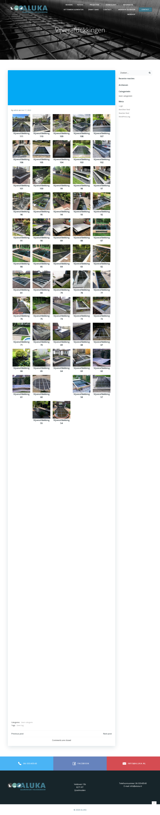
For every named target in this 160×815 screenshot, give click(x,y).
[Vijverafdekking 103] (81, 149)
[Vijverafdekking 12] (101, 618)
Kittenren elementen (73, 9)
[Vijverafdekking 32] (101, 514)
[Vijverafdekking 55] (41, 410)
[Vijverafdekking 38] (81, 488)
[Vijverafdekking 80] (41, 279)
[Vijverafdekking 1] (21, 696)
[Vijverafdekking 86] (21, 253)
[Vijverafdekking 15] (41, 618)
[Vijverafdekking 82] (101, 253)
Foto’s (80, 5)
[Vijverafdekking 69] (61, 331)
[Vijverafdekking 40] (41, 488)
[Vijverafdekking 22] (101, 566)
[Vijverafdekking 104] (61, 149)
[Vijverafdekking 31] (21, 540)
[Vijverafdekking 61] (21, 384)
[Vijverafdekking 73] (81, 305)
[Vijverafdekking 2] (101, 670)
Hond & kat (111, 5)
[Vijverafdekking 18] (81, 592)
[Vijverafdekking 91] (21, 227)
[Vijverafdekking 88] (81, 227)
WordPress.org (124, 117)
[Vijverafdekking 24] (61, 566)
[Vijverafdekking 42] (101, 462)
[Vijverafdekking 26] (21, 566)
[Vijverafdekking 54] (61, 410)
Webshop (131, 14)
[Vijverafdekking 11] (21, 644)
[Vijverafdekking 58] (81, 384)
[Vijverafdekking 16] (21, 618)
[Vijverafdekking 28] (81, 540)
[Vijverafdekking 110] (41, 123)
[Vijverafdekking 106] (21, 149)
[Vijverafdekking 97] (101, 175)
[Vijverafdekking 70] (41, 331)
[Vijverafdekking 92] (101, 201)
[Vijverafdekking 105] (41, 149)
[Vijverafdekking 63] (81, 357)
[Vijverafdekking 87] (101, 227)
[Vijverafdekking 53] (81, 410)
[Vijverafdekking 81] (21, 279)
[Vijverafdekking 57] (101, 384)
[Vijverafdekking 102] (101, 149)
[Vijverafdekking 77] (101, 279)
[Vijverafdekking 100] (41, 175)
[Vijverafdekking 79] (61, 279)
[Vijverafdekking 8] (81, 644)
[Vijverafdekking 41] (21, 488)
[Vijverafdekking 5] (41, 670)
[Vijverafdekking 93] (81, 201)
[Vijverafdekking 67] (101, 331)
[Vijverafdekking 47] (101, 436)
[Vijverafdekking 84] (61, 253)
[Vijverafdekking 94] (61, 201)
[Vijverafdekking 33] (81, 514)
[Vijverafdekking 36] (21, 514)
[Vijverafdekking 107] (101, 123)
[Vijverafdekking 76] (21, 305)
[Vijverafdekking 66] (21, 357)
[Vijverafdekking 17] (101, 592)
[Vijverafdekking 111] (21, 123)
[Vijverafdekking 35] (41, 514)
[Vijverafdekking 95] (41, 201)
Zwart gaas (93, 9)
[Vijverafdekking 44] (61, 462)
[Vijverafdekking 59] (61, 384)
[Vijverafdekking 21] (21, 592)
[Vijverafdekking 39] (61, 488)
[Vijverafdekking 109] (61, 123)
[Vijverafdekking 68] (81, 331)
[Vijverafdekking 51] (21, 436)
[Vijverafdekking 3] (81, 670)
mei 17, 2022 (26, 110)
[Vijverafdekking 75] (41, 305)
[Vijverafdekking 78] (81, 279)
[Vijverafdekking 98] (81, 175)
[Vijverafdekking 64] (61, 357)
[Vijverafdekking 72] (101, 305)
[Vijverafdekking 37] (101, 488)
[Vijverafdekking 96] (21, 201)
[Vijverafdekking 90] (41, 227)
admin (16, 110)
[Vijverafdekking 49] (61, 436)
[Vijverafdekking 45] (41, 462)
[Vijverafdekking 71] (21, 331)
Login (121, 106)
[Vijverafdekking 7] (101, 644)
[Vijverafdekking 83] (81, 253)
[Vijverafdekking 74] (61, 305)
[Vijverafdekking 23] (81, 566)
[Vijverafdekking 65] (41, 357)
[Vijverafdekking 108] (81, 123)
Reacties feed (124, 113)
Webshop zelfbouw (126, 9)
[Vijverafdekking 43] (81, 462)
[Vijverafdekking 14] (61, 618)
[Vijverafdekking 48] (81, 436)
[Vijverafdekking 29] (61, 540)
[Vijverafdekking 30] (41, 540)
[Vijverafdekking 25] (41, 566)
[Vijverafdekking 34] (61, 514)
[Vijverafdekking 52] (101, 410)
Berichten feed (124, 109)
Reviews (69, 5)
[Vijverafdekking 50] (41, 436)
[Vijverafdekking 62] (101, 357)
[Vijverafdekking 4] (61, 670)
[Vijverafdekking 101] (21, 175)
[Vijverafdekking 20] (41, 592)
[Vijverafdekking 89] (61, 227)
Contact (107, 9)
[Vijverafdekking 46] (21, 462)
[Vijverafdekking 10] (41, 644)
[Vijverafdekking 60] (41, 384)
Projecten (94, 5)
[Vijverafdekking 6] (21, 670)
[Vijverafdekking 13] (81, 618)
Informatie (128, 5)
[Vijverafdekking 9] (61, 644)
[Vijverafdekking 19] (61, 592)
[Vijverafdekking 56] (21, 410)
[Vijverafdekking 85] (41, 253)
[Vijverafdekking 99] (61, 175)
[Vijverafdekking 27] (101, 540)
